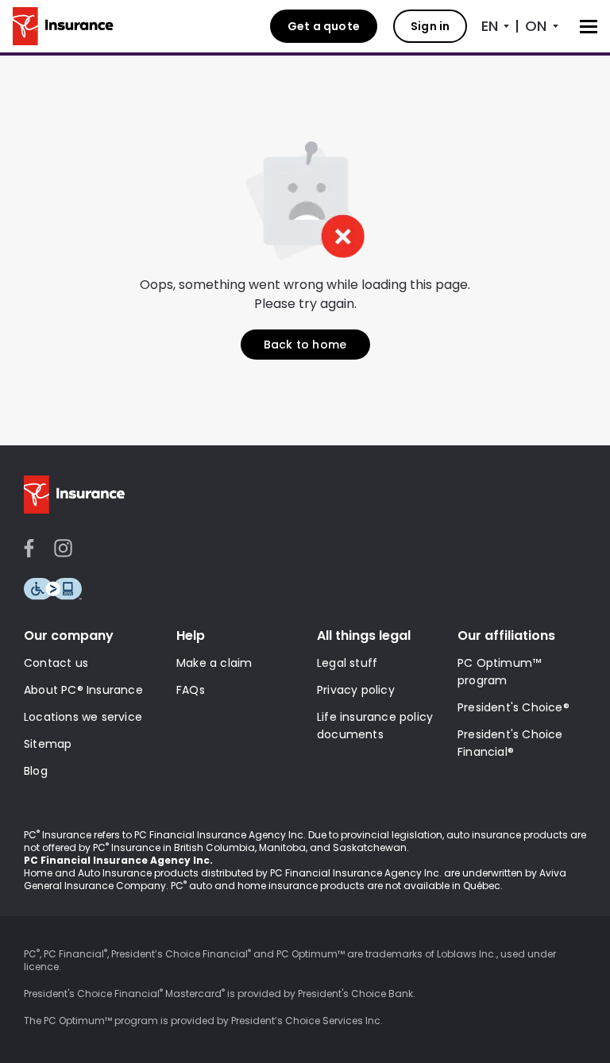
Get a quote (324, 26)
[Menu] (588, 26)
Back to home (305, 344)
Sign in (430, 26)
